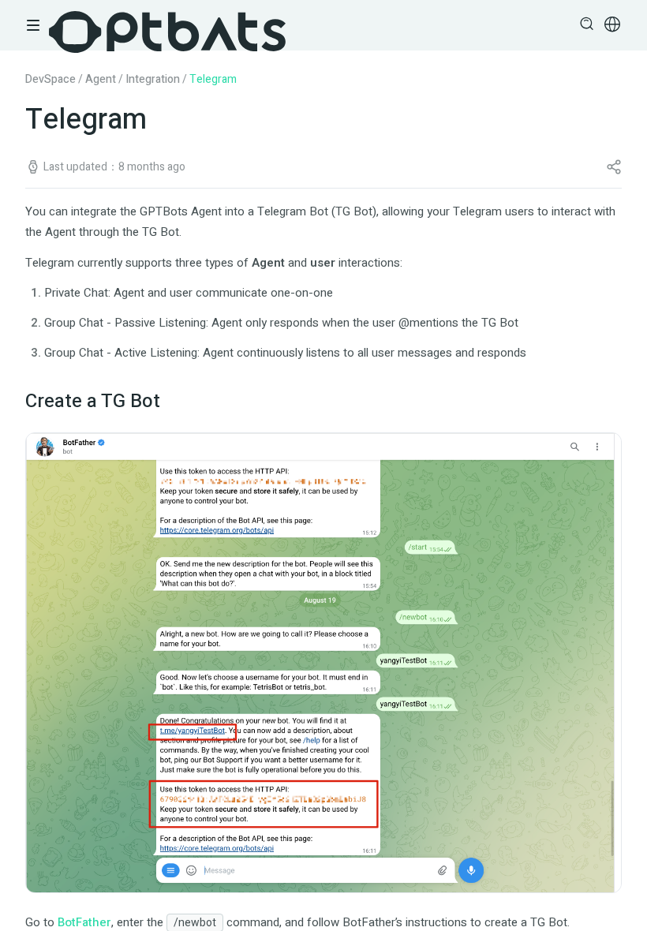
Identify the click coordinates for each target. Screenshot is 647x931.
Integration (152, 79)
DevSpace (50, 79)
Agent (100, 79)
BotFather (84, 922)
